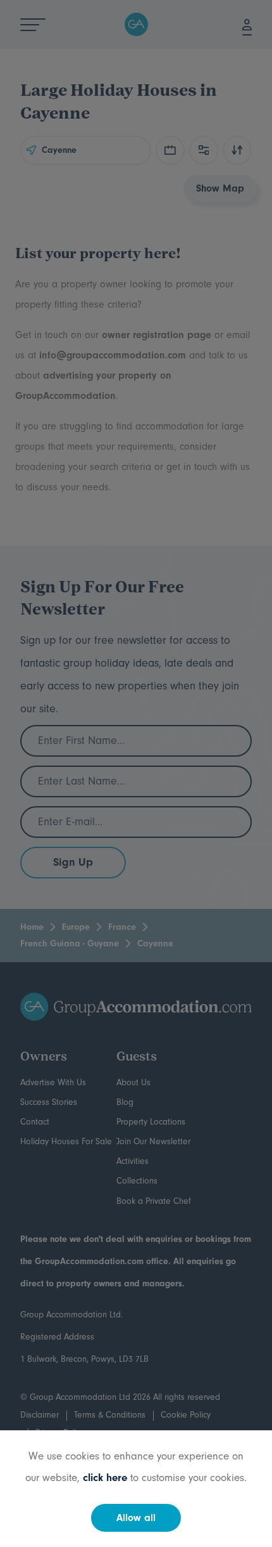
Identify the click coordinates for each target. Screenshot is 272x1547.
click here (105, 1478)
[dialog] (136, 773)
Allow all (136, 1518)
